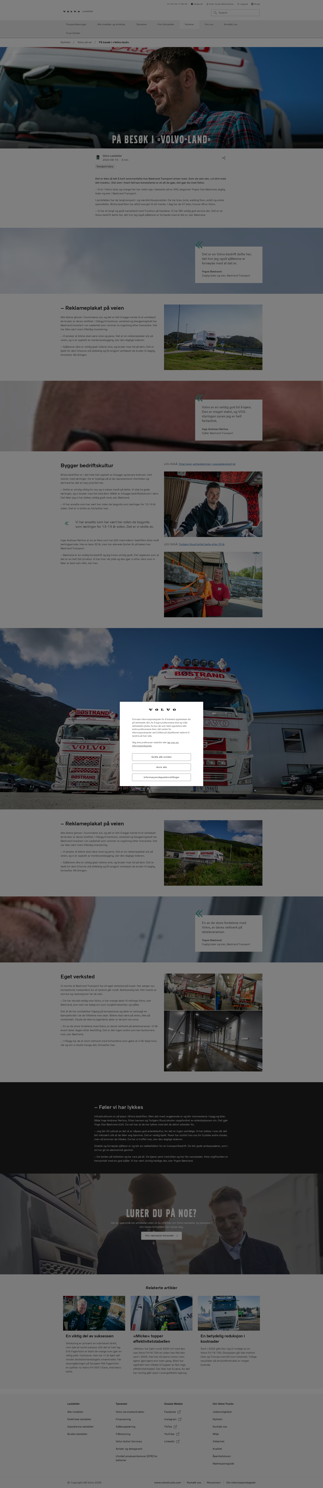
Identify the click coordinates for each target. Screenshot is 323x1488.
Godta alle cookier (161, 757)
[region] (161, 744)
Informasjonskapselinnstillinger (161, 777)
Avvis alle (161, 767)
